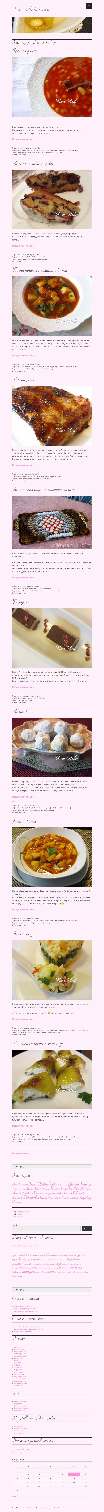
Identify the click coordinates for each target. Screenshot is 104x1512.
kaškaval (21, 1255)
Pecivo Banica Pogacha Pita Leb (63, 1189)
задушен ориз (41, 1032)
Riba (83, 1194)
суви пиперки (77, 1273)
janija (19, 923)
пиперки (58, 152)
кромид (52, 1264)
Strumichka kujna (72, 150)
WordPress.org (19, 1410)
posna (35, 923)
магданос (66, 1264)
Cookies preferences (21, 1449)
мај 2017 (17, 1365)
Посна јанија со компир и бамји (39, 271)
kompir (30, 369)
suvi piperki (51, 1260)
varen (29, 152)
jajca (14, 1255)
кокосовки (38, 810)
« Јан (14, 1496)
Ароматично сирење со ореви (26, 1311)
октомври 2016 (20, 1381)
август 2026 (18, 1347)
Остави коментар (19, 155)
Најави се (18, 1404)
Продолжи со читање (23, 139)
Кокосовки (22, 712)
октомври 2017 (20, 1354)
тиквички (56, 1032)
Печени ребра (24, 381)
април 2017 (18, 1367)
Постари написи (20, 1153)
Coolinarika (18, 1426)
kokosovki (21, 810)
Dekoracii (23, 1185)
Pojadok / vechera (22, 1193)
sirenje (37, 1260)
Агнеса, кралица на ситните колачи (43, 490)
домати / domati (48, 152)
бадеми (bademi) (74, 1260)
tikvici (57, 1260)
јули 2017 (17, 1361)
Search (14, 1225)
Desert (24, 257)
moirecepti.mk (19, 1433)
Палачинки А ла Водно (23, 1306)
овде (45, 133)
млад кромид (76, 1264)
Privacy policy (17, 1453)
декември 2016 (20, 1377)
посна (61, 923)
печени (36, 479)
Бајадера (20, 602)
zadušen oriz (31, 1032)
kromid (42, 1256)
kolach (20, 259)
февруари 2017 (20, 1372)
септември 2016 (20, 1383)
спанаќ (69, 1272)
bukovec (20, 1139)
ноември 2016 (19, 1379)
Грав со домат (25, 51)
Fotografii (65, 1185)
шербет (14, 1276)
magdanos (54, 1255)
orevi (25, 259)
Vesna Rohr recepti (30, 9)
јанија (40, 923)
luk (25, 1139)
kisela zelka (29, 1256)
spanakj (44, 1260)
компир (50, 369)
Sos (21, 1198)
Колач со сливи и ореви (32, 164)
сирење (51, 1272)
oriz (19, 1032)
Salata (73, 1030)
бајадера (28, 700)
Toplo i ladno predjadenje (71, 1137)
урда (69, 1139)
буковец (45, 1139)
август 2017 (18, 1358)
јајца (20, 1276)
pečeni (20, 479)
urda (39, 1139)
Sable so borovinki (31, 1327)
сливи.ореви (41, 259)
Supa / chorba (55, 1198)
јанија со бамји (40, 369)
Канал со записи (20, 1406)
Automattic (56, 1508)
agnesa (20, 591)
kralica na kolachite (30, 591)
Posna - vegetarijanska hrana (55, 150)
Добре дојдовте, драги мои (25, 1309)
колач (33, 259)
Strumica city (18, 1431)
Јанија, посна (24, 822)
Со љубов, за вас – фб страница (27, 1246)
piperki (23, 152)
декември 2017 (20, 1351)
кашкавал (37, 1264)
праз (44, 1272)
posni (31, 810)
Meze (46, 1137)
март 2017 (18, 1370)
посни (51, 810)
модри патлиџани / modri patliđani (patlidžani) (56, 1268)
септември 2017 (20, 1356)
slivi (28, 259)
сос (64, 1273)
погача (38, 1272)
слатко (60, 1273)
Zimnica (16, 1202)
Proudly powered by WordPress (23, 1508)
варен (34, 152)
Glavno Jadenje (38, 150)
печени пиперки (59, 1139)
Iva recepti (18, 1189)
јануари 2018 (19, 1349)
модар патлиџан (19, 1268)
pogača (24, 1260)
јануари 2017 (19, 1374)
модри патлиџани (34, 1268)
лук (50, 1139)
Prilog (68, 1030)
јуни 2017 (17, 1363)
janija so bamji (23, 369)
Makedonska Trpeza (21, 1428)
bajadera (21, 700)
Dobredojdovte (27, 150)
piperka (81, 1255)
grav (19, 152)
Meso (47, 476)
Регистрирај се (20, 1401)
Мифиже (28, 1331)
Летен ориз (22, 934)
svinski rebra (27, 479)
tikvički (23, 1032)
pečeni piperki (32, 1139)
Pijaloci (88, 1189)
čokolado (63, 1260)
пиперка (16, 1272)
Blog (14, 1185)
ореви (46, 810)
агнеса (40, 591)
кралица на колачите (52, 591)
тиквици (85, 1272)
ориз (50, 1032)
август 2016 (18, 1386)
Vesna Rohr (36, 148)
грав (39, 152)
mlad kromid (63, 1256)
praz (30, 1260)
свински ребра (45, 479)
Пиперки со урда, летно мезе (38, 1044)
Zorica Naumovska (21, 1329)
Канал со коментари (22, 1408)
